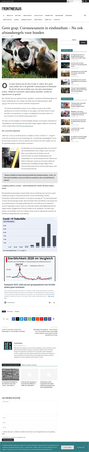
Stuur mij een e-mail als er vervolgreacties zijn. (15, 437)
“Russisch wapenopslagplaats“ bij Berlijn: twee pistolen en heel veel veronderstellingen (79, 90)
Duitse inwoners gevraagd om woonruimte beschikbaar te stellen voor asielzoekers (28, 383)
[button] (85, 15)
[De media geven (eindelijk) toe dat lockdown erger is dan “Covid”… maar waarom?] (10, 375)
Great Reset (69, 15)
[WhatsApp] (29, 319)
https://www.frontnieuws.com (19, 345)
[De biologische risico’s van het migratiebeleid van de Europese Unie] (65, 82)
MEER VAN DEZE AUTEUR (29, 365)
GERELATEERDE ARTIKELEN (11, 365)
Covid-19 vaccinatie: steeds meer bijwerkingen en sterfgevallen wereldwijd (13, 330)
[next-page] (6, 391)
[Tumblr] (45, 319)
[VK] (25, 319)
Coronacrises (10, 311)
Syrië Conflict (38, 19)
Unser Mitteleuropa (27, 126)
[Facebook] (13, 319)
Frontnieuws (18, 343)
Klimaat (16, 19)
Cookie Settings (67, 447)
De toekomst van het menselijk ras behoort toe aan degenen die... (79, 138)
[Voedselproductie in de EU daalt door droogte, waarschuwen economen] (65, 74)
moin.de (4, 103)
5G (3, 15)
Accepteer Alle (80, 447)
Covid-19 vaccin (38, 15)
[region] (44, 447)
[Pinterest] (41, 319)
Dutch (71, 1)
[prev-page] (3, 391)
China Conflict (27, 15)
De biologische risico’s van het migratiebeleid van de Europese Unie (79, 81)
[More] (53, 319)
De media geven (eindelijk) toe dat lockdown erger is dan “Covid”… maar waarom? (9, 383)
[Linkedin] (33, 319)
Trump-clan (48, 19)
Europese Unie (49, 15)
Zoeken (74, 40)
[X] (17, 319)
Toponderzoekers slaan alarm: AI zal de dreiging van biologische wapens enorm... (78, 105)
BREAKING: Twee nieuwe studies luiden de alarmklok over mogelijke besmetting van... (79, 113)
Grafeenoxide (59, 15)
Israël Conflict (7, 19)
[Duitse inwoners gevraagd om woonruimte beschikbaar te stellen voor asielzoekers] (29, 375)
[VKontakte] (85, 1)
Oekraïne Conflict (26, 19)
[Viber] (49, 319)
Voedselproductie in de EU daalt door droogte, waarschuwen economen (79, 73)
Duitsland (17, 311)
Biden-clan (10, 15)
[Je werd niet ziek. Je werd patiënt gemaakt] (65, 130)
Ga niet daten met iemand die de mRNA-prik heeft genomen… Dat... (79, 121)
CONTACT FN (57, 19)
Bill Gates (18, 15)
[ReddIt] (37, 319)
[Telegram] (83, 1)
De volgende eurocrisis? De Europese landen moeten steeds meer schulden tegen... (78, 56)
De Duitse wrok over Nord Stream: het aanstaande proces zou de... (79, 65)
